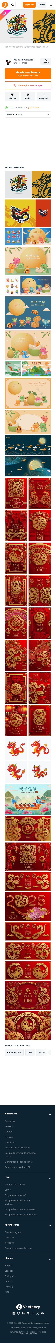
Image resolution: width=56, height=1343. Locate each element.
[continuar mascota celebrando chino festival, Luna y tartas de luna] (27, 350)
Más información (14, 113)
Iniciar (42, 4)
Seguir (46, 63)
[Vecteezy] (5, 5)
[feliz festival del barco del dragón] (13, 406)
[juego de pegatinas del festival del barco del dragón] (13, 235)
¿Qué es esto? (33, 107)
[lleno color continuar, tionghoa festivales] (27, 183)
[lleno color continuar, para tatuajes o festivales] (27, 212)
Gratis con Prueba (28, 74)
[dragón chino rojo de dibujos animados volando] (16, 1062)
